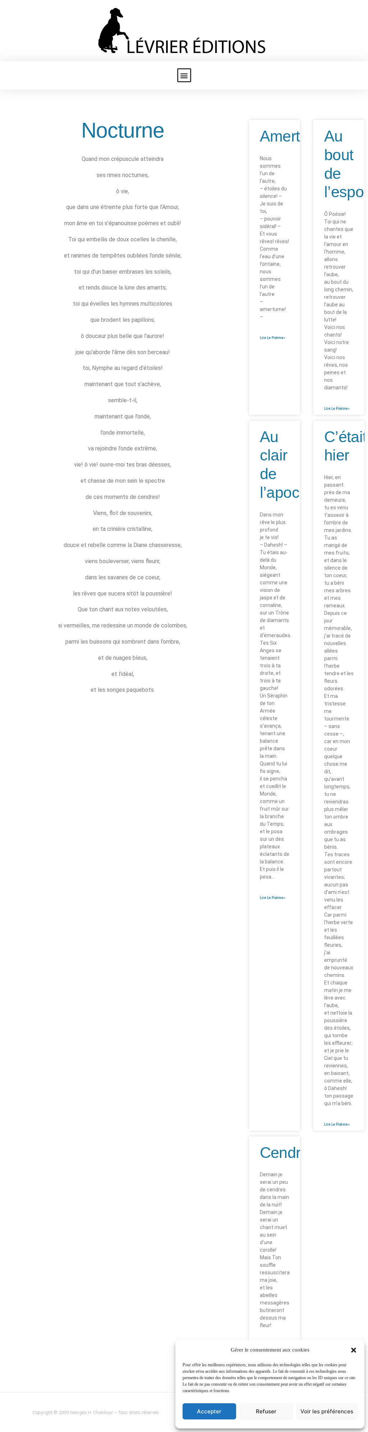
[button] (353, 1350)
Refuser (266, 1411)
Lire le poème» (272, 338)
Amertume (295, 136)
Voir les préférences (326, 1411)
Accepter (209, 1411)
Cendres (288, 1152)
